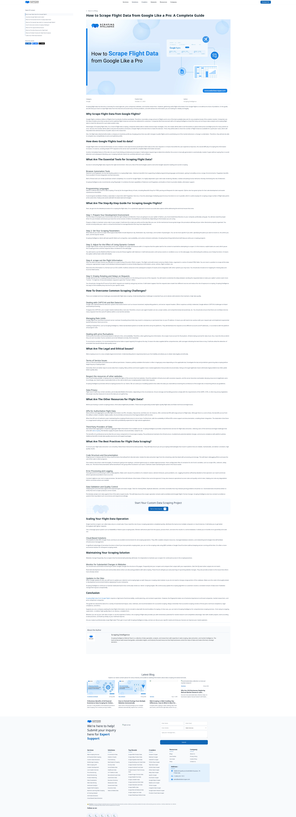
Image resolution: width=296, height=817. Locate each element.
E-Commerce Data (112, 754)
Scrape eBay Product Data (135, 757)
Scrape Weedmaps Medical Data (136, 795)
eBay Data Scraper (154, 772)
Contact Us (265, 2)
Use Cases (172, 759)
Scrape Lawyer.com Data (134, 792)
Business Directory (113, 780)
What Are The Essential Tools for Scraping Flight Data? (38, 19)
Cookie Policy (193, 759)
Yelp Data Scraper (153, 764)
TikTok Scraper (153, 785)
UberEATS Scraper (153, 759)
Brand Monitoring (92, 775)
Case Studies (173, 756)
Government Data (112, 785)
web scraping (96, 430)
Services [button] (125, 2)
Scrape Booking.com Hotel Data (136, 762)
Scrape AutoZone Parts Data (135, 782)
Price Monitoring (91, 772)
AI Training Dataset (92, 793)
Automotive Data (112, 777)
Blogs (171, 754)
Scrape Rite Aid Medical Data (136, 790)
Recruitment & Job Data (114, 775)
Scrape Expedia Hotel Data (135, 759)
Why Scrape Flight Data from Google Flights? (36, 14)
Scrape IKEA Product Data (135, 754)
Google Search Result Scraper (156, 790)
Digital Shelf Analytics (93, 788)
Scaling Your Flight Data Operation (34, 35)
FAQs (171, 761)
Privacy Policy (193, 756)
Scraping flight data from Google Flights (98, 598)
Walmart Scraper (153, 757)
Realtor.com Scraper (154, 782)
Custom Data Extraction (93, 759)
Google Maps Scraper (154, 780)
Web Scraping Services (93, 754)
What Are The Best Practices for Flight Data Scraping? (38, 33)
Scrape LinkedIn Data (134, 779)
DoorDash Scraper (154, 777)
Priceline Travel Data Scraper (156, 793)
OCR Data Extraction (92, 795)
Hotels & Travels (112, 757)
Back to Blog (93, 11)
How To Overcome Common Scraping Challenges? (37, 25)
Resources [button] (163, 2)
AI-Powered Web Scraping (94, 757)
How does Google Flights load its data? (35, 17)
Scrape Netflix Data (133, 787)
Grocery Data (111, 764)
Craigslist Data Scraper (155, 788)
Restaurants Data (112, 782)
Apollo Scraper (153, 775)
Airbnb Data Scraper (154, 767)
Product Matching (92, 777)
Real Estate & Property (114, 762)
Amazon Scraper (153, 754)
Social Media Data (112, 767)
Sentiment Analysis (92, 785)
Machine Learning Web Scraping (95, 790)
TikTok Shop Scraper (154, 762)
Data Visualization (92, 780)
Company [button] (173, 2)
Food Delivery (111, 759)
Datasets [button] (154, 2)
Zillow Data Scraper (154, 770)
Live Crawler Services (92, 770)
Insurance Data (112, 788)
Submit (184, 742)
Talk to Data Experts (156, 509)
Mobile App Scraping (92, 762)
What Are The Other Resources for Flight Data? (37, 30)
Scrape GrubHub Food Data (135, 767)
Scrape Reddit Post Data (134, 777)
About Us (192, 754)
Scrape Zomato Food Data (135, 764)
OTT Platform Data (113, 772)
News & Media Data (113, 790)
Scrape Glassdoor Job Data (135, 784)
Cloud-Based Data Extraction (94, 798)
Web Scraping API (92, 764)
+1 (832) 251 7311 (179, 776)
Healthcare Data (112, 770)
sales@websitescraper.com (182, 779)
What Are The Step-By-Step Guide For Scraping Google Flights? (40, 22)
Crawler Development (93, 767)
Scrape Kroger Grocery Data (135, 774)
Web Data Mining (92, 782)
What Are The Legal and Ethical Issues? (35, 27)
